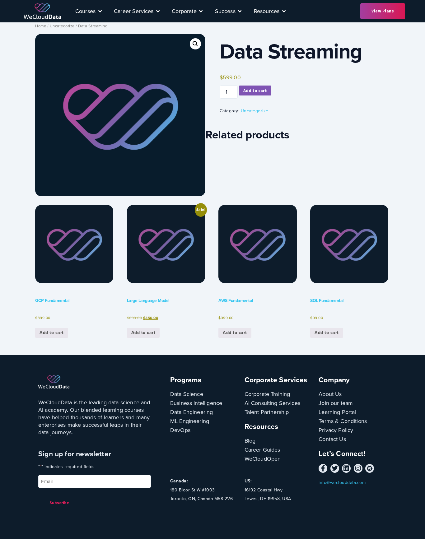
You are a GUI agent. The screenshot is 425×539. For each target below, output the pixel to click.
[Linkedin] (346, 468)
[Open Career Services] (158, 11)
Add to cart (255, 90)
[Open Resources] (284, 11)
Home (40, 26)
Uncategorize (62, 26)
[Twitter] (334, 468)
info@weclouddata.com (342, 482)
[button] (195, 43)
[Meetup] (369, 468)
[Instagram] (358, 468)
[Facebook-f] (323, 468)
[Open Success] (240, 11)
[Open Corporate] (201, 11)
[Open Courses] (100, 11)
